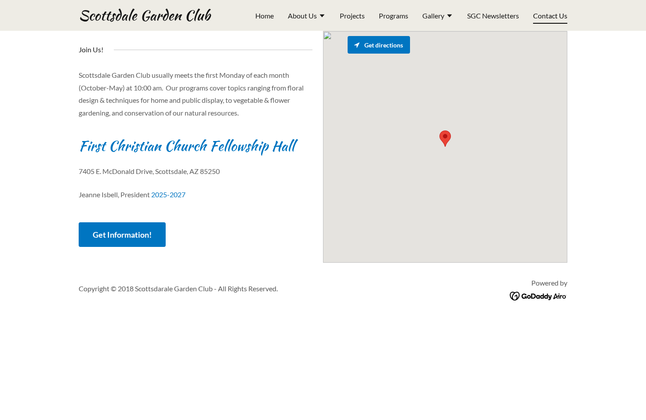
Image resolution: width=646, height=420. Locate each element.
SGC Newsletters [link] (493, 15)
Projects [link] (352, 15)
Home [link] (264, 15)
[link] (144, 17)
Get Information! (122, 234)
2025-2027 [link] (168, 194)
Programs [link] (393, 15)
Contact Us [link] (550, 15)
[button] (307, 17)
